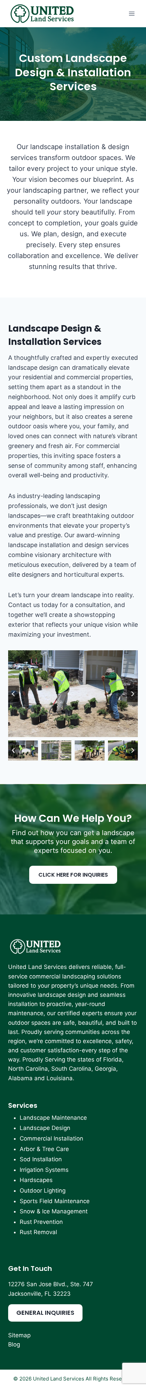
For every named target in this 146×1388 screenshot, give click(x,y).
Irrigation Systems (44, 1169)
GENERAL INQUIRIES (45, 1312)
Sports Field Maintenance (55, 1201)
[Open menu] (131, 13)
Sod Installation (41, 1159)
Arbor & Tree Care (44, 1149)
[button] (23, 750)
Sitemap (19, 1335)
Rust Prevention (41, 1221)
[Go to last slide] (13, 694)
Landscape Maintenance (53, 1117)
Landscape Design (45, 1127)
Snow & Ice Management (54, 1211)
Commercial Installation (51, 1138)
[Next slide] (132, 694)
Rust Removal (38, 1232)
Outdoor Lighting (43, 1190)
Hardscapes (36, 1180)
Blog (14, 1344)
